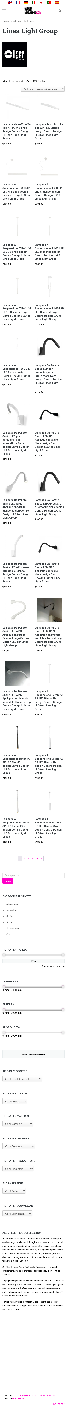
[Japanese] (41, 2)
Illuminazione (12, 928)
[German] (26, 2)
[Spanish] (57, 2)
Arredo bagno (12, 910)
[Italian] (33, 2)
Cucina (9, 916)
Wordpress (18, 1398)
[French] (18, 2)
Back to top (59, 1404)
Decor (9, 922)
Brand (12, 21)
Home (5, 21)
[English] (10, 2)
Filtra (33, 961)
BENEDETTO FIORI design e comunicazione (35, 1395)
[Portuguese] (49, 2)
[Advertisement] (33, 1352)
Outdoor (10, 934)
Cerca (8, 880)
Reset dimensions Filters (33, 1054)
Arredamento (12, 903)
